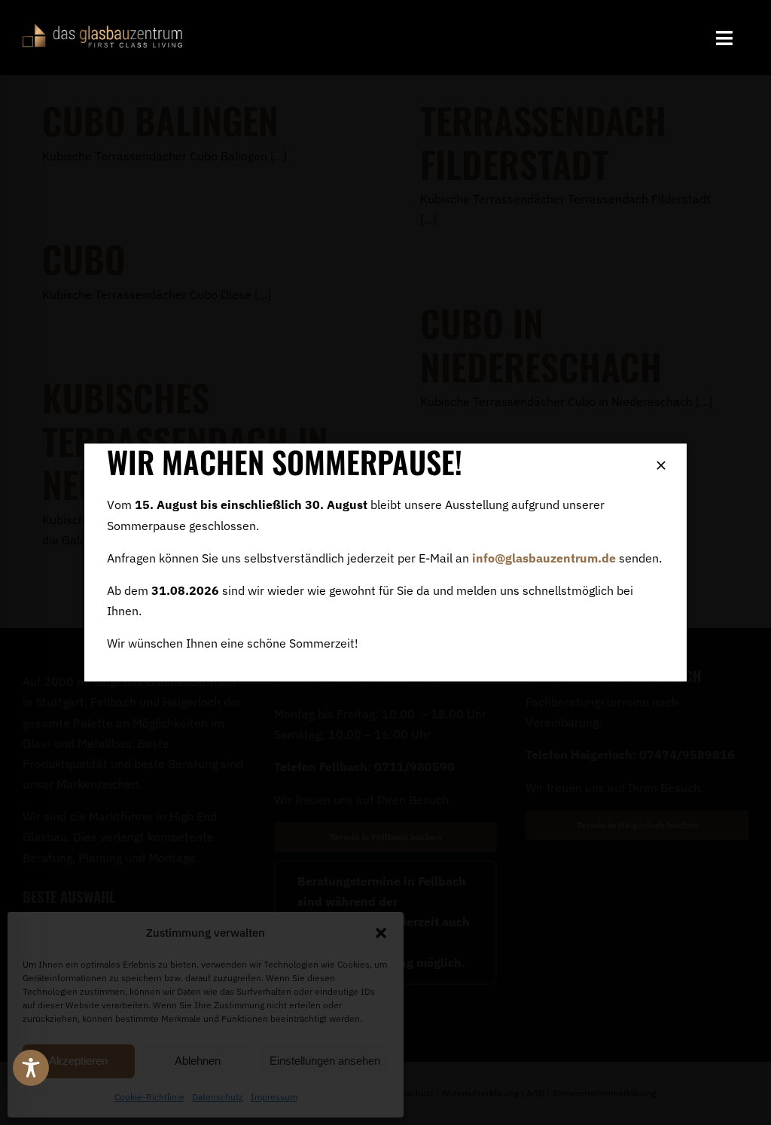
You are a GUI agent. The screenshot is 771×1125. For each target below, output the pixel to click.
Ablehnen (198, 1060)
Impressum (274, 1096)
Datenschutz (217, 1096)
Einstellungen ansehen (325, 1060)
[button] (381, 933)
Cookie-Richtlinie (149, 1096)
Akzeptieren (78, 1060)
